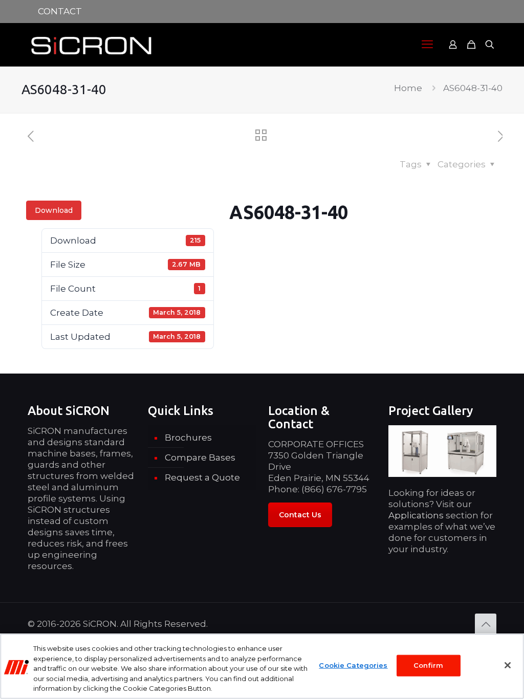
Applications (416, 515)
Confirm (428, 665)
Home (408, 88)
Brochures (188, 437)
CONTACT (60, 11)
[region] (262, 666)
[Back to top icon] (485, 624)
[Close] (507, 665)
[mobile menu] (427, 44)
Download (54, 210)
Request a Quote (202, 477)
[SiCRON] (92, 44)
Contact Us (300, 514)
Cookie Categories (353, 665)
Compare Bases (200, 457)
